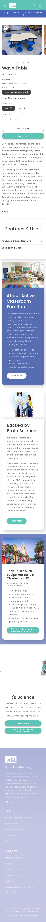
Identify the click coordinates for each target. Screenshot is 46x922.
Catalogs (9, 863)
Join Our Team (12, 823)
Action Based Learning (21, 908)
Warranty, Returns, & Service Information (22, 630)
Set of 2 (23, 108)
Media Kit (9, 881)
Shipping (5, 83)
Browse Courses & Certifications (23, 730)
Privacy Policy (11, 835)
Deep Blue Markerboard (16, 92)
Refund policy (20, 911)
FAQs (7, 841)
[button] (5, 5)
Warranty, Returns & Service (18, 818)
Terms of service (16, 915)
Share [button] (7, 212)
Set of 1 (8, 108)
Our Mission (10, 892)
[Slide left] (17, 62)
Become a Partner (13, 829)
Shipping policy (32, 915)
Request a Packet (13, 875)
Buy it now (23, 136)
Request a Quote (13, 869)
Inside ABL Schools (13, 858)
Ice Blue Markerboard (15, 98)
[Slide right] (28, 62)
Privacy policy (34, 911)
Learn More (17, 375)
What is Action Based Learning (19, 887)
